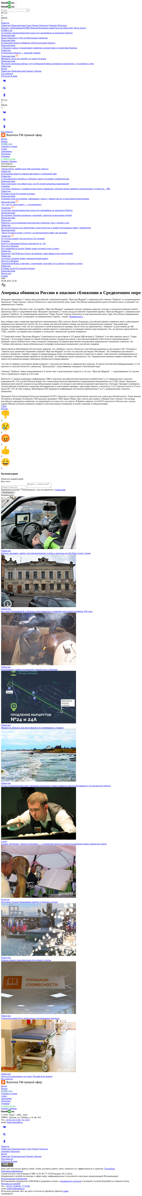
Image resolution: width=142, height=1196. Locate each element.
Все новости (7, 132)
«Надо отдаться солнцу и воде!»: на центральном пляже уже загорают (34, 233)
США (4, 406)
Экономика (6, 151)
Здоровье (52, 25)
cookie (66, 1191)
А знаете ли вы (8, 159)
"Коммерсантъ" (76, 316)
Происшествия (18, 25)
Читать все (6, 220)
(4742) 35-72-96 (13, 1120)
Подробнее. (109, 1168)
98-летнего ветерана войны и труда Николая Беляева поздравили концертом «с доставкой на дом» (47, 63)
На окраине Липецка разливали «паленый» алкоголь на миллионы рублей (36, 215)
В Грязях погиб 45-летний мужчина (18, 194)
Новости (5, 23)
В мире (14, 76)
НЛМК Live (6, 30)
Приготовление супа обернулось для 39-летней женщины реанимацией (35, 184)
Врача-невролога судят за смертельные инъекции (24, 38)
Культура (43, 25)
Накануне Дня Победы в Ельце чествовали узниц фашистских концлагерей (37, 253)
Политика (62, 25)
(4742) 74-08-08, (14, 1186)
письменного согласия (70, 1181)
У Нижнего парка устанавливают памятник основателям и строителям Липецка (39, 48)
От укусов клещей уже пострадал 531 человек (23, 238)
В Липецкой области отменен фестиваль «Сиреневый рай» (29, 174)
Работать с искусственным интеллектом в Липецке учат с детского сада (35, 223)
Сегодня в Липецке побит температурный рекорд (24, 258)
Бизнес (35, 25)
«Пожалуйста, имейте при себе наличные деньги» (25, 169)
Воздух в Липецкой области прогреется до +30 (23, 243)
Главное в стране (9, 146)
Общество (6, 25)
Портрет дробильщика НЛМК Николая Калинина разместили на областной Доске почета (43, 28)
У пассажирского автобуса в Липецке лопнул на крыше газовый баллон (35, 179)
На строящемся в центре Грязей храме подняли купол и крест (30, 248)
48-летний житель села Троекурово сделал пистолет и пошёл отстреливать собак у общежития (46, 228)
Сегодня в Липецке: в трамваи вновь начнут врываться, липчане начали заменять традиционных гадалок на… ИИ (55, 189)
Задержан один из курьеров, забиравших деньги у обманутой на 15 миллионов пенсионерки (45, 198)
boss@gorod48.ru (15, 1122)
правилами (60, 490)
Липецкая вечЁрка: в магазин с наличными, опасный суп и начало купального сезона (42, 263)
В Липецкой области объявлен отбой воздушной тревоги (28, 43)
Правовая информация (12, 1171)
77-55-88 (26, 1186)
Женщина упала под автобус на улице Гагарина (23, 58)
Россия (4, 409)
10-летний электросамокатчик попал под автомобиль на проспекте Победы (37, 33)
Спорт (29, 25)
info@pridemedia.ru (16, 1188)
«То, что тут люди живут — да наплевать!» (21, 204)
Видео (4, 68)
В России (5, 76)
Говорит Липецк (33, 71)
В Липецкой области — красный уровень (20, 53)
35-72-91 (26, 1120)
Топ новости (7, 73)
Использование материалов (14, 1178)
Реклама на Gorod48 (10, 1183)
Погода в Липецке (10, 246)
